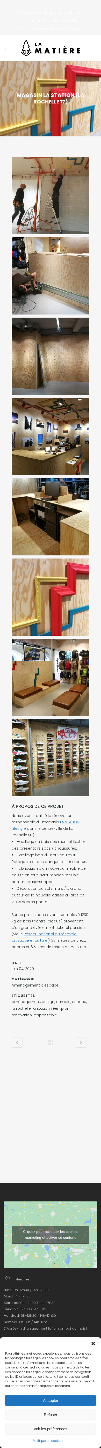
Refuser (50, 1414)
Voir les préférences (50, 1429)
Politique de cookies (48, 1440)
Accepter (50, 1400)
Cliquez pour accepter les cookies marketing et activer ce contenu (50, 1234)
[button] (93, 1343)
